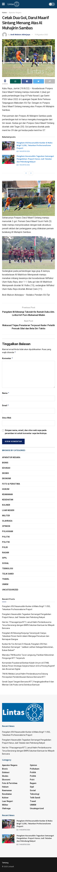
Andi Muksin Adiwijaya (20, 35)
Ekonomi (6, 478)
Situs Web (6, 418)
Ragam (5, 552)
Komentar (7, 358)
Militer (6, 515)
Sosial (5, 563)
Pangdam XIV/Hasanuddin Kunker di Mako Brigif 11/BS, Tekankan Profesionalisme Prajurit (34, 145)
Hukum (5, 489)
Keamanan (7, 494)
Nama (5, 393)
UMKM (5, 584)
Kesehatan (7, 500)
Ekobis (5, 473)
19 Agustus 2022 (41, 35)
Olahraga (7, 521)
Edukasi (6, 468)
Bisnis (5, 463)
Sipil (4, 558)
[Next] (31, 173)
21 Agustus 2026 (24, 151)
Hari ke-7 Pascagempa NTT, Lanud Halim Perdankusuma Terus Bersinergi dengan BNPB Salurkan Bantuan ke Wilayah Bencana (28, 625)
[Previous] (26, 173)
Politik (6, 537)
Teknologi (7, 568)
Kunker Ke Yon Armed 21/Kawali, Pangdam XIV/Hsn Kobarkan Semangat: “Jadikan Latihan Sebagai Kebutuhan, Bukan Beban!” (27, 647)
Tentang (5, 863)
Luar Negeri (8, 510)
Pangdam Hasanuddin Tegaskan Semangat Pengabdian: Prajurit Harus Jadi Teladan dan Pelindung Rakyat (35, 159)
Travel (5, 579)
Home (4, 13)
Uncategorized (10, 590)
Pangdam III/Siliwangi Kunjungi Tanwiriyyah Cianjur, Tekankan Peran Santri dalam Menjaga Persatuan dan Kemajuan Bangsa (25, 636)
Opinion (6, 526)
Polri (5, 547)
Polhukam (7, 531)
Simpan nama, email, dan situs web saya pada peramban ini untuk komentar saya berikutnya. (26, 431)
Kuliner (6, 505)
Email (5, 405)
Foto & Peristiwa (11, 484)
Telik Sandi (8, 574)
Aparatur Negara (15, 13)
